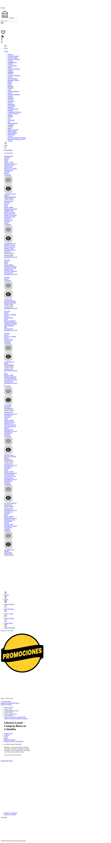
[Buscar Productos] (2, 23)
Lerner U (11, 18)
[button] (19, 40)
